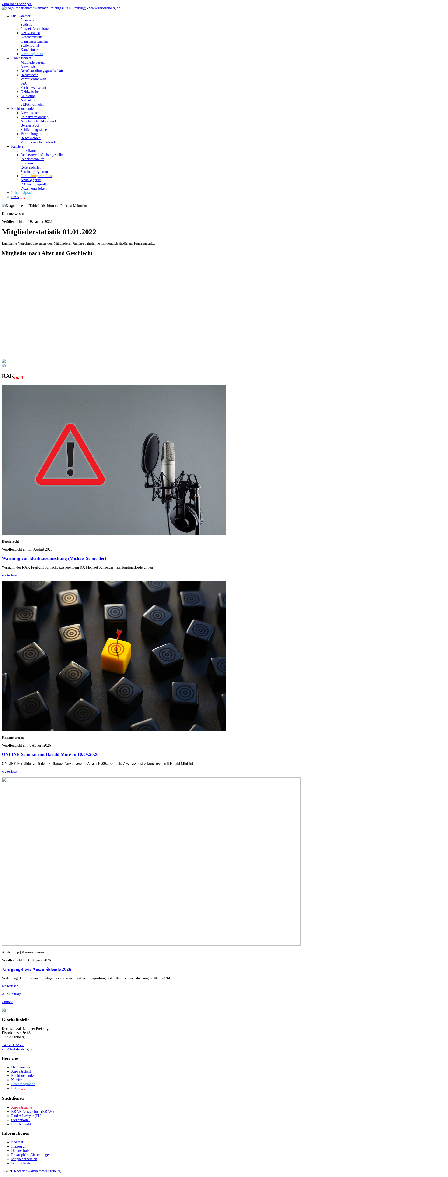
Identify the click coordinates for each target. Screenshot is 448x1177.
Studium (27, 163)
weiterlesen (10, 575)
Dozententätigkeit (33, 188)
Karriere (17, 146)
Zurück (7, 1002)
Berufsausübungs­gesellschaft (42, 71)
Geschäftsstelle (31, 37)
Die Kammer (20, 16)
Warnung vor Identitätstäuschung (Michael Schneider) (54, 558)
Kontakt (17, 1142)
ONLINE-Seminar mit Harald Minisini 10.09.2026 (50, 754)
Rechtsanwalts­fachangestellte (42, 155)
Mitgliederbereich (33, 62)
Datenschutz (20, 1150)
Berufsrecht (29, 75)
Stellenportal (30, 45)
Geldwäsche (30, 92)
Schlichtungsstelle (34, 130)
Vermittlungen (31, 134)
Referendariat (30, 167)
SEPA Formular (32, 104)
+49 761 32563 (13, 1045)
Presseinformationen (35, 29)
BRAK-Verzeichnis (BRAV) (32, 1111)
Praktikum (28, 151)
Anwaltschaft (21, 58)
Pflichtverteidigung (35, 117)
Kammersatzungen (34, 41)
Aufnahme (28, 100)
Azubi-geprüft (31, 180)
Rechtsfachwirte (32, 159)
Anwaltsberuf (31, 66)
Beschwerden (31, 138)
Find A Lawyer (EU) (26, 1116)
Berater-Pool (30, 125)
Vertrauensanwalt (33, 79)
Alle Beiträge (11, 994)
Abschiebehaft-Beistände (39, 121)
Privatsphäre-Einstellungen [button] (31, 1155)
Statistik (26, 24)
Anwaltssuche (31, 113)
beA (24, 83)
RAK (18, 197)
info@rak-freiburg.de (17, 1049)
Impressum (19, 1146)
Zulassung (28, 96)
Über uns (27, 20)
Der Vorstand (30, 33)
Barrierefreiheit (22, 1163)
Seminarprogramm (34, 172)
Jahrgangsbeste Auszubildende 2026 (36, 969)
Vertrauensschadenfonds (38, 142)
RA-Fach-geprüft (33, 184)
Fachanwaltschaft (33, 87)
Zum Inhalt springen (17, 4)
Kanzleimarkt (30, 50)
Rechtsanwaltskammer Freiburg (37, 1171)
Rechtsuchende (22, 108)
